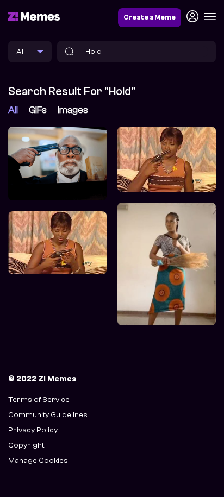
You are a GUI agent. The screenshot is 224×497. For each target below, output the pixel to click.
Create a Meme (149, 17)
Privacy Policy (33, 430)
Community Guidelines (48, 414)
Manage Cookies (38, 460)
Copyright (26, 445)
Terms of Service (39, 399)
